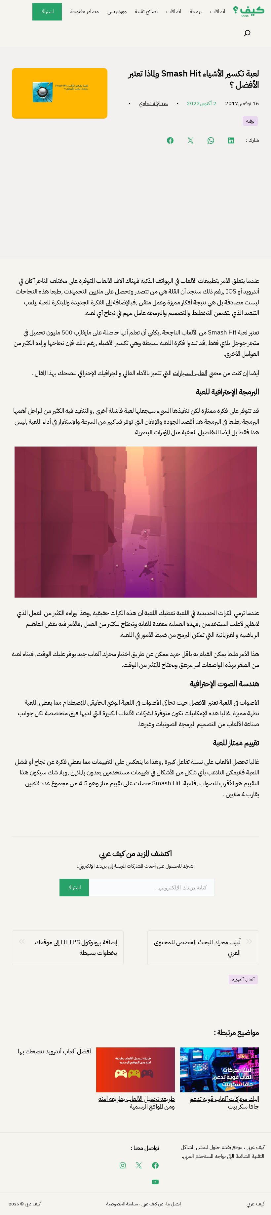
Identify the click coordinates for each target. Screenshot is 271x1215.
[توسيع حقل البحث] (247, 33)
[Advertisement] (135, 201)
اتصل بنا (173, 1203)
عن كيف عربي (152, 1203)
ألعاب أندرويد (243, 979)
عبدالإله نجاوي (153, 103)
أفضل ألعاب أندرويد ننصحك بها (54, 1051)
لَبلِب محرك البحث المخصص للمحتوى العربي (197, 947)
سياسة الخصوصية (122, 1203)
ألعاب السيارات (190, 373)
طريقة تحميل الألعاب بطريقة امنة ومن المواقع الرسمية (136, 1102)
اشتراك (47, 12)
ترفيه (250, 121)
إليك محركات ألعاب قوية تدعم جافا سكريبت (224, 1102)
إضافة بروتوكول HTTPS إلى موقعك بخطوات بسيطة (76, 947)
